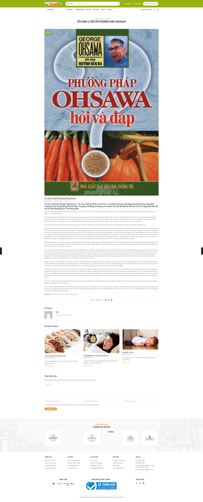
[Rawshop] (130, 438)
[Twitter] (92, 300)
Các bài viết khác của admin (64, 315)
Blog (102, 19)
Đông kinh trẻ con (128, 352)
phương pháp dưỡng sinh (57, 294)
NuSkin (111, 431)
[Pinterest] (100, 300)
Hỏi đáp (107, 19)
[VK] (97, 300)
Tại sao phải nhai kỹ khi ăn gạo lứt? (55, 356)
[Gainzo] (53, 438)
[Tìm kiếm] (118, 4)
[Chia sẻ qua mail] (102, 300)
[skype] (111, 300)
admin (61, 201)
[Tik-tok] (140, 483)
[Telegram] (157, 9)
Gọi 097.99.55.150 (147, 9)
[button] (60, 3)
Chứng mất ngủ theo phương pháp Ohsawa (96, 356)
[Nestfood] (91, 438)
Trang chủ (96, 19)
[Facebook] (154, 9)
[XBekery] (149, 438)
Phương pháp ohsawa (71, 294)
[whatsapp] (108, 300)
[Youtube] (143, 483)
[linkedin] (105, 300)
